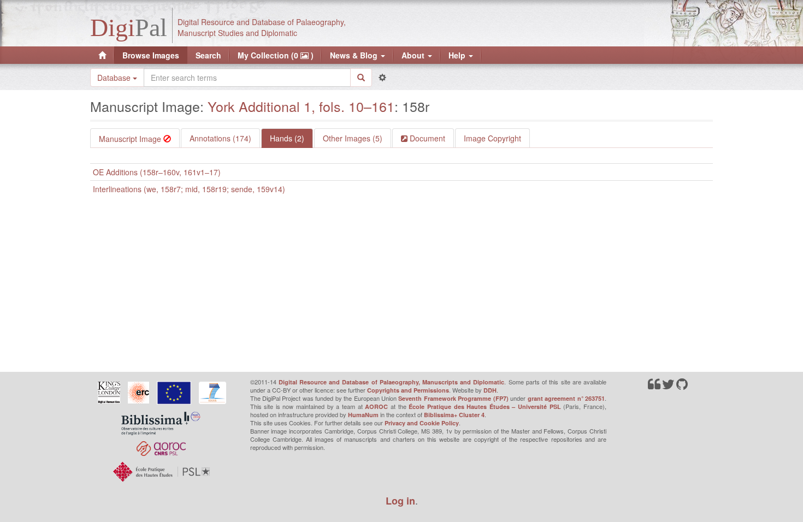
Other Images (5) (352, 138)
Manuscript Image (131, 138)
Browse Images (150, 55)
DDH (490, 390)
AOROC (376, 406)
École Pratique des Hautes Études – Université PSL (485, 406)
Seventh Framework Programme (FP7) (453, 398)
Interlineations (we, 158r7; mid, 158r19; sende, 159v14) (189, 188)
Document (426, 138)
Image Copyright (492, 138)
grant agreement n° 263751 (566, 398)
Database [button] (115, 77)
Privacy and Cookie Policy (422, 423)
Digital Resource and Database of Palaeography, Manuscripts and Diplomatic (392, 382)
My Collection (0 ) (276, 55)
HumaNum (363, 415)
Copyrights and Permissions (408, 390)
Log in (400, 501)
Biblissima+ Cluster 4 (454, 415)
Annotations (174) (220, 138)
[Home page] (102, 55)
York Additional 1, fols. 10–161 (301, 106)
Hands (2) (287, 138)
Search (208, 55)
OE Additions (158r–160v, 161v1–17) (157, 172)
